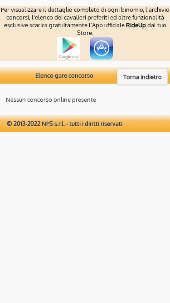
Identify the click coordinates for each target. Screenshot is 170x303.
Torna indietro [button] (142, 76)
